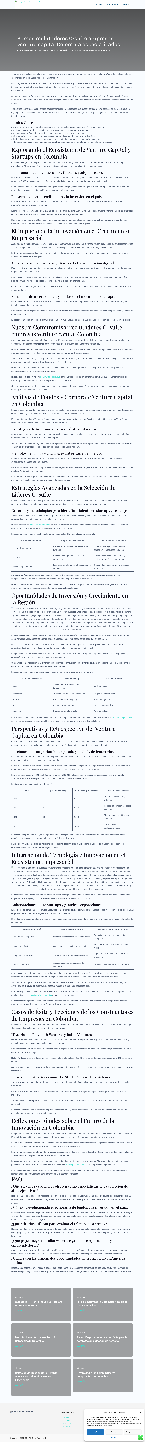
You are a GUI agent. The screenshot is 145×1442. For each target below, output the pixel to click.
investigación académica (41, 995)
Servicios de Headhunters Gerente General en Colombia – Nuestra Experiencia (36, 1376)
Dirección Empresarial (39, 50)
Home (66, 1417)
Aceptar (95, 1432)
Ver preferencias (132, 1432)
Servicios (111, 4)
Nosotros (99, 4)
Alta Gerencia (23, 50)
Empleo (52, 50)
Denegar (114, 1432)
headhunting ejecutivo (50, 377)
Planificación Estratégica (67, 50)
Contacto (125, 4)
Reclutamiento (104, 50)
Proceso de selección (88, 50)
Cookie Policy (113, 1437)
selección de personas (40, 525)
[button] (140, 1412)
